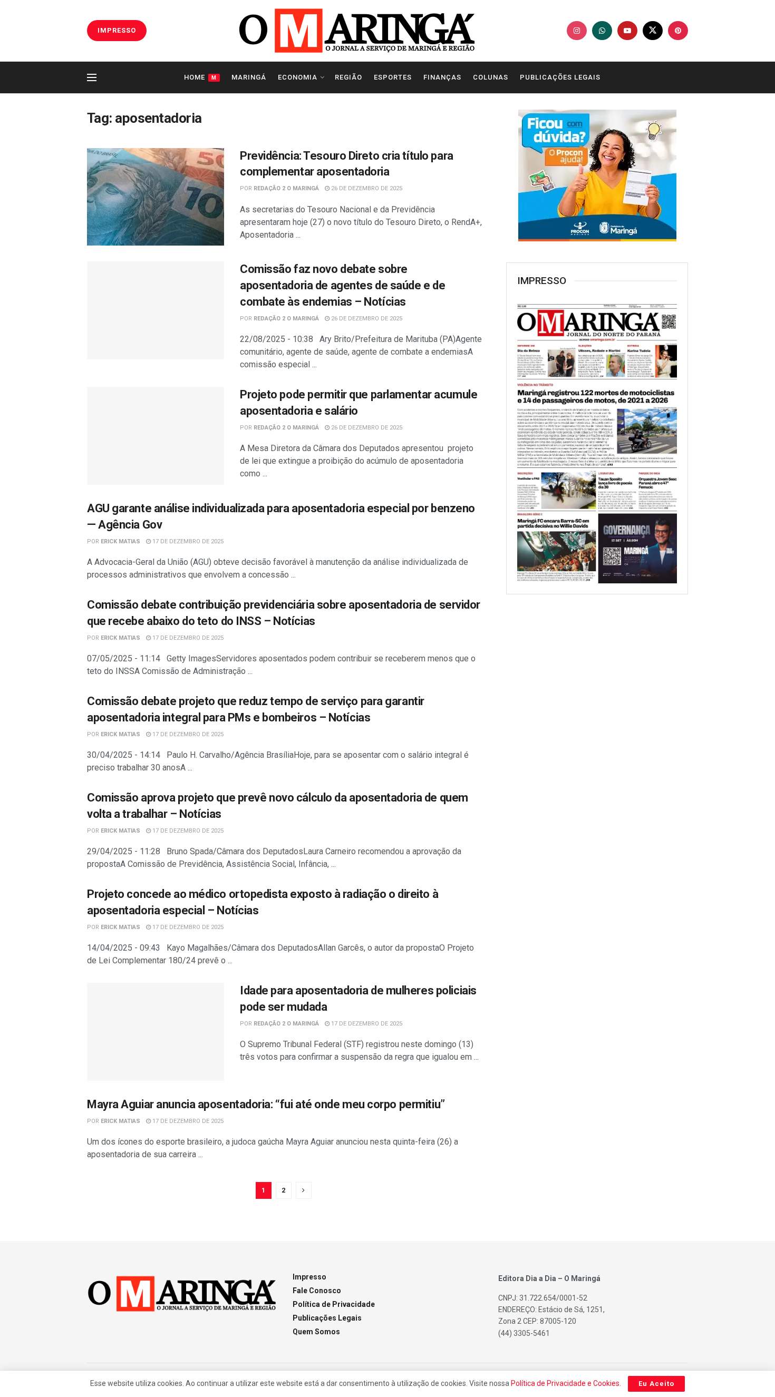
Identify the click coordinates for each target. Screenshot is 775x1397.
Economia (297, 77)
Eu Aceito (656, 1384)
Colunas (490, 77)
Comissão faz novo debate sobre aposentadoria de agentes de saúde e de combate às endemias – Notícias (342, 285)
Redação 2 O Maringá (286, 188)
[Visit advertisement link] (597, 175)
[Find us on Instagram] (577, 30)
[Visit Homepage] (357, 30)
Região (348, 77)
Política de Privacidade (334, 1304)
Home (200, 77)
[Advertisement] (597, 774)
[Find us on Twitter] (653, 30)
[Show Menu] (91, 77)
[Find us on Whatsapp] (602, 30)
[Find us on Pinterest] (678, 30)
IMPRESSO (117, 30)
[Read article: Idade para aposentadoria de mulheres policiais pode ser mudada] (155, 1032)
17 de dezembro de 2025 (187, 541)
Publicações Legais (560, 77)
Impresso (309, 1277)
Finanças (442, 77)
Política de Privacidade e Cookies (565, 1383)
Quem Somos (316, 1331)
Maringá (248, 77)
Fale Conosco (317, 1290)
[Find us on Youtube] (627, 30)
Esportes (393, 77)
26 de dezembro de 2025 (366, 188)
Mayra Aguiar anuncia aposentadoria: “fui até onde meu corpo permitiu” (266, 1104)
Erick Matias (120, 541)
